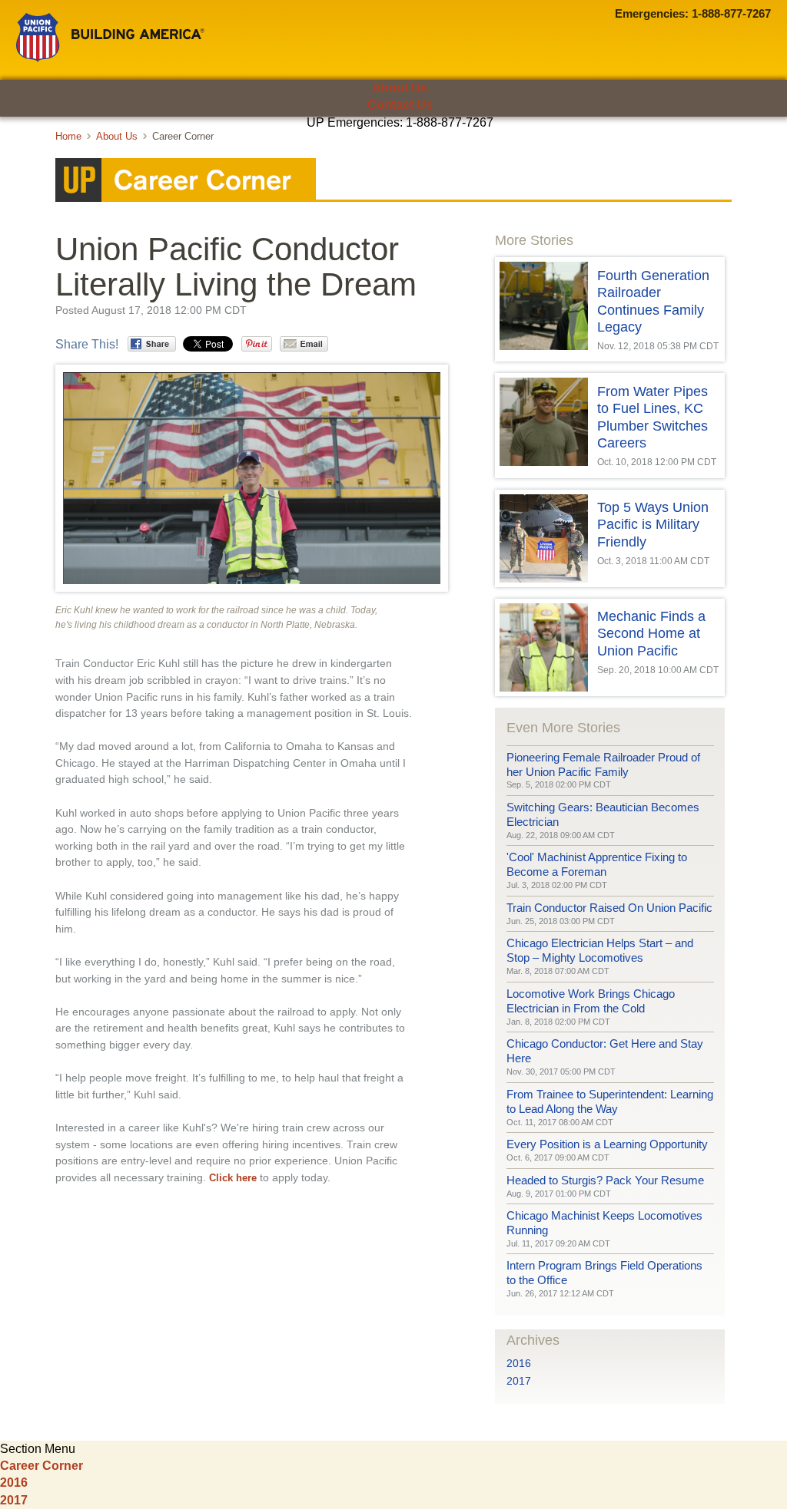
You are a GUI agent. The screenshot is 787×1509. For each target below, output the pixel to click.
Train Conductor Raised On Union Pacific (609, 907)
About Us (399, 87)
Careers (652, 149)
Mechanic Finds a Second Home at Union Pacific (651, 634)
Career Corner (41, 1465)
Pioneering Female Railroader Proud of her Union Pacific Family (603, 764)
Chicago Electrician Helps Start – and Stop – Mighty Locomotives (599, 950)
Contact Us (400, 104)
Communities (278, 149)
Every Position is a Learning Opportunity (607, 1144)
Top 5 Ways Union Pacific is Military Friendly (653, 525)
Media (560, 149)
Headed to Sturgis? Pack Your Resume (605, 1180)
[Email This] (304, 344)
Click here (233, 1178)
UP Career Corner (393, 180)
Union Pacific (110, 38)
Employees (176, 149)
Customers (80, 149)
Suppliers (378, 149)
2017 (518, 1381)
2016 (518, 1363)
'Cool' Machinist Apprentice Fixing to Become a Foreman (596, 864)
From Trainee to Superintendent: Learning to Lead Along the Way (609, 1101)
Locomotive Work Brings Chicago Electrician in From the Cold (590, 1001)
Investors (469, 149)
